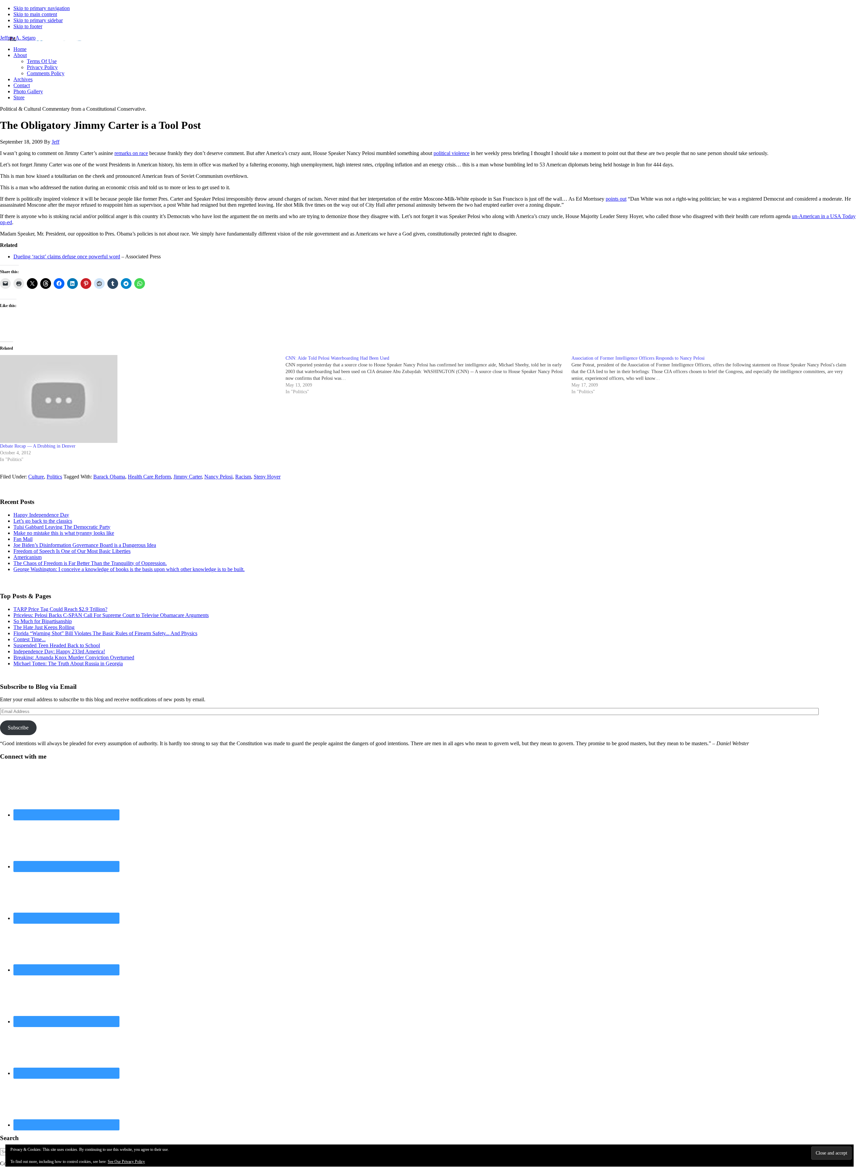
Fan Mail (23, 539)
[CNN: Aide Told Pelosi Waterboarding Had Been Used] (428, 375)
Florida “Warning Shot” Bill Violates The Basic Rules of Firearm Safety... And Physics (105, 633)
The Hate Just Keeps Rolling (43, 627)
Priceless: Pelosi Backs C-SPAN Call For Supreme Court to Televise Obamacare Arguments (111, 615)
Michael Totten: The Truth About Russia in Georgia (68, 663)
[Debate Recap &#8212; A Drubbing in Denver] (139, 399)
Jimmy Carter (187, 476)
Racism (243, 476)
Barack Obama (109, 476)
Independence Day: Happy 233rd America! (59, 651)
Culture (36, 476)
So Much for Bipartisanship (42, 621)
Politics (54, 476)
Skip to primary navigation (41, 8)
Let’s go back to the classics (42, 521)
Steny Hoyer (267, 476)
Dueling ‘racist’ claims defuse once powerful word (66, 256)
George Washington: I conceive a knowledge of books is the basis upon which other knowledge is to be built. (129, 569)
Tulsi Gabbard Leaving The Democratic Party (61, 527)
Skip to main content (35, 14)
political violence (451, 153)
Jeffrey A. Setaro (18, 38)
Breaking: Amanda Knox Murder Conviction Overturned (73, 657)
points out (616, 199)
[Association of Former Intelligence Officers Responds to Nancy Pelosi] (714, 375)
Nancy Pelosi (218, 476)
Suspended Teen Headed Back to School (56, 645)
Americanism (27, 557)
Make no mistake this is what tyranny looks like (63, 533)
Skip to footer (27, 26)
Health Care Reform (149, 476)
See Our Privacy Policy (126, 1161)
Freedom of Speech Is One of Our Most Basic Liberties (72, 551)
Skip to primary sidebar (38, 20)
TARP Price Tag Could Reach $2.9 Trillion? (60, 609)
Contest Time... (29, 639)
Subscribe (18, 727)
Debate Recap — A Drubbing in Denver (37, 446)
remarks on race (131, 153)
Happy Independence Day (41, 515)
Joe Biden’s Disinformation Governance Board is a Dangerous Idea (84, 545)
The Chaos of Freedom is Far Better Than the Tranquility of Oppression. (90, 563)
